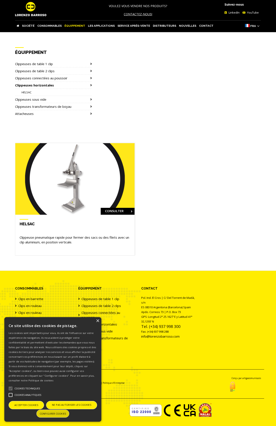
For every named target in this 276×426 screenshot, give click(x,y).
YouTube (252, 12)
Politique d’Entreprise (113, 382)
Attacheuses (24, 113)
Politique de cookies (40, 380)
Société (28, 25)
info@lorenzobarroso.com (160, 336)
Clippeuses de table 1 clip (34, 64)
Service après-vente (134, 25)
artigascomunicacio (251, 378)
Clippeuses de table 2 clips (35, 71)
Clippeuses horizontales (34, 85)
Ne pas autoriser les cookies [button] (71, 404)
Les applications (101, 25)
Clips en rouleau (30, 306)
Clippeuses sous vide (30, 99)
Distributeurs (164, 25)
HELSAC (26, 92)
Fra (253, 26)
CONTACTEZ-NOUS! (138, 14)
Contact (206, 25)
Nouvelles (187, 25)
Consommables (49, 25)
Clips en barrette (30, 299)
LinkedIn (234, 12)
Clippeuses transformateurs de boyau (43, 106)
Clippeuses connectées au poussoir (41, 78)
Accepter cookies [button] (26, 405)
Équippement (74, 25)
